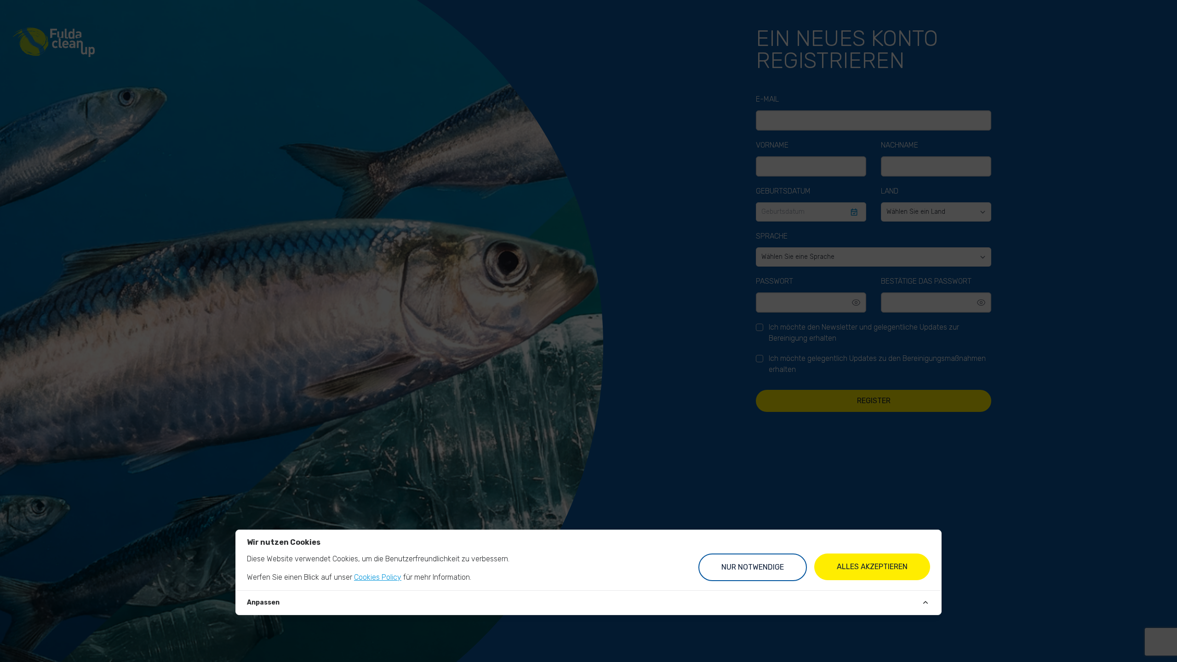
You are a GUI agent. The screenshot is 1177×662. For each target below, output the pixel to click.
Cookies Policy (377, 577)
